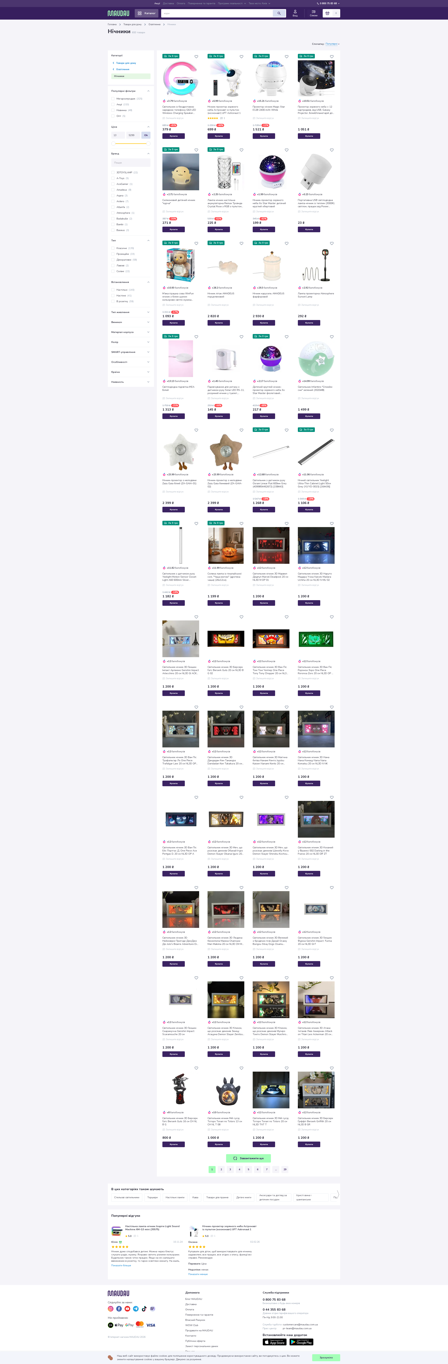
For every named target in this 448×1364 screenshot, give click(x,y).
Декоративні (127, 259)
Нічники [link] (171, 24)
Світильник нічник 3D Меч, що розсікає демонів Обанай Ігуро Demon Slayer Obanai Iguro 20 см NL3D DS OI (225, 850)
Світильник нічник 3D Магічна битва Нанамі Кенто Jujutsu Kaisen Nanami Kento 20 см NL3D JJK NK (270, 760)
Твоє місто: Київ (258, 3)
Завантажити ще (252, 1158)
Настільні (125, 290)
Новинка (124, 110)
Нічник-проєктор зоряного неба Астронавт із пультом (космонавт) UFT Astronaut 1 (224, 110)
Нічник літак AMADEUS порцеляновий (221, 295)
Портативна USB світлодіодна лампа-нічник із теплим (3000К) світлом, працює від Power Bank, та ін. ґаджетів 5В (316, 203)
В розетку (125, 301)
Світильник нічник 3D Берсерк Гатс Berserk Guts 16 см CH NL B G (180, 1121)
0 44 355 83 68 (274, 1310)
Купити (174, 136)
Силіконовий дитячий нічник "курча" (178, 202)
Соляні (123, 271)
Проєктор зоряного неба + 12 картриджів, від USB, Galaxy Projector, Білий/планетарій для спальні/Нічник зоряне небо (316, 110)
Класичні (125, 248)
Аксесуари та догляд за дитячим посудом (273, 1197)
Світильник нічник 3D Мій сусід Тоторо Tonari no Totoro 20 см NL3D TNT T (270, 1121)
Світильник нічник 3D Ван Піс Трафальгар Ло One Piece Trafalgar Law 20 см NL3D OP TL (179, 760)
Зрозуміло (326, 1357)
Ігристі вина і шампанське (304, 1197)
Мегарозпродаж (129, 98)
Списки (313, 15)
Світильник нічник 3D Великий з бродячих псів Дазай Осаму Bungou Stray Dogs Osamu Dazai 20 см (270, 941)
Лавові (123, 265)
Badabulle (124, 218)
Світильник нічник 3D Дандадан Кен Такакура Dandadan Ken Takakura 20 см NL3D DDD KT (225, 760)
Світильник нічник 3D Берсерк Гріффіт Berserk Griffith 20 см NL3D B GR (315, 1121)
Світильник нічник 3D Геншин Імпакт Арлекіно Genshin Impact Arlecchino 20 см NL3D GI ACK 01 (180, 670)
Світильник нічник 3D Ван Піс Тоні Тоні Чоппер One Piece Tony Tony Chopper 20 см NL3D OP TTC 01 (270, 670)
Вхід (295, 15)
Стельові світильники (126, 1197)
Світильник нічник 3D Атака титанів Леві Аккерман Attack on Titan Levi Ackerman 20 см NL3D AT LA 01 (315, 1031)
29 (285, 1169)
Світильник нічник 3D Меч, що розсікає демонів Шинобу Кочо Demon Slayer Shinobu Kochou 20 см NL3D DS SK (271, 850)
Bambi (122, 224)
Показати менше (198, 1274)
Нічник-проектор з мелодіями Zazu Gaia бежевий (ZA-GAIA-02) (225, 483)
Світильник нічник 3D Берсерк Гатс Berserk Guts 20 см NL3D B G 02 (226, 670)
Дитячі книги (243, 1197)
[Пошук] (279, 13)
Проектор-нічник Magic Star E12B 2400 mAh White (269, 108)
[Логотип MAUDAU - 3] (146, 1293)
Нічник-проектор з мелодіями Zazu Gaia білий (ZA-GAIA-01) (179, 482)
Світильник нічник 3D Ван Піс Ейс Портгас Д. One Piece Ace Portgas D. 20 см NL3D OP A (179, 850)
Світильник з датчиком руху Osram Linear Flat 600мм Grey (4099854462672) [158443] (269, 483)
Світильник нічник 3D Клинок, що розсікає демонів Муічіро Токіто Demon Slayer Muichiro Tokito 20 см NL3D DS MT (270, 1031)
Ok (146, 135)
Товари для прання (217, 1197)
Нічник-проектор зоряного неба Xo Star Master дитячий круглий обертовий (269, 203)
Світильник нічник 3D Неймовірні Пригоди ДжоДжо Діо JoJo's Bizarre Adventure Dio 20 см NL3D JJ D (180, 941)
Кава (195, 1197)
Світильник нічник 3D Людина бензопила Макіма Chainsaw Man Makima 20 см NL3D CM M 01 (225, 941)
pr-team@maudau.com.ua (297, 1328)
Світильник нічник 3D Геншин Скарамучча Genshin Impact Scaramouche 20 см (179, 1031)
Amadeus (124, 189)
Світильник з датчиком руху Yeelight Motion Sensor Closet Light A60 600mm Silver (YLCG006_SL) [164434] (179, 577)
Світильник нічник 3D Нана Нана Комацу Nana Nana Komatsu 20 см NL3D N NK (313, 760)
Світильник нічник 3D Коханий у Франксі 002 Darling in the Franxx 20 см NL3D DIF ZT (315, 850)
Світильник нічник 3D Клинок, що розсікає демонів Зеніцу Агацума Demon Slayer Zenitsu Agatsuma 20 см (225, 1031)
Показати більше (121, 1265)
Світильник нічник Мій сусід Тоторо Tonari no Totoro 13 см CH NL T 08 (225, 1121)
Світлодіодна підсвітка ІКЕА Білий (178, 388)
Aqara (122, 195)
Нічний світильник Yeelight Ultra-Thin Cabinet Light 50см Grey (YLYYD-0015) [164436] (314, 483)
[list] (110, 1309)
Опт (121, 116)
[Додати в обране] (196, 56)
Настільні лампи (175, 1197)
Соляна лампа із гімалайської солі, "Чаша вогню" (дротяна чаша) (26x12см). (224, 577)
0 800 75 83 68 (328, 3)
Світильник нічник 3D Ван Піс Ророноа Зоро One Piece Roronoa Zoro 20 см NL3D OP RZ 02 (316, 670)
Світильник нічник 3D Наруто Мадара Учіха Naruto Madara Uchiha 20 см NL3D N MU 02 (315, 577)
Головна (112, 24)
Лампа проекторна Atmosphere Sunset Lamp (316, 295)
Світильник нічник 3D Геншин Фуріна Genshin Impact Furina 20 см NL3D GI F (315, 941)
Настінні (124, 295)
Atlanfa (123, 207)
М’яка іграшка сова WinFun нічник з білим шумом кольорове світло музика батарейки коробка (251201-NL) (179, 296)
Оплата (181, 3)
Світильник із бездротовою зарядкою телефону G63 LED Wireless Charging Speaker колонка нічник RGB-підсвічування (179, 110)
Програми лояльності (230, 3)
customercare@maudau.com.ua (300, 1324)
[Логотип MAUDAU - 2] (120, 13)
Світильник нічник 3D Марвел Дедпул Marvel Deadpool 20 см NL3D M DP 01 (270, 577)
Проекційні (126, 254)
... (276, 1169)
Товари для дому (133, 24)
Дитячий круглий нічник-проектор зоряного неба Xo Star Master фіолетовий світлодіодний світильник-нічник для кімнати (269, 390)
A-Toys (123, 178)
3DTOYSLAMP (127, 172)
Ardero (122, 201)
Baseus (123, 230)
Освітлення (154, 24)
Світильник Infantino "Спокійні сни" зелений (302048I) (315, 388)
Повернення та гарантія (201, 3)
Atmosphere (125, 213)
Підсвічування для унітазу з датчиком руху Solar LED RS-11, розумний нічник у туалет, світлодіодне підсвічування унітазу (226, 390)
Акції (157, 3)
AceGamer (124, 184)
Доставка (168, 3)
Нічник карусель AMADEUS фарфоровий (268, 295)
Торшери (152, 1197)
